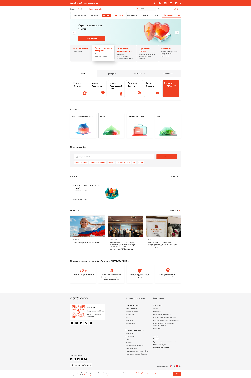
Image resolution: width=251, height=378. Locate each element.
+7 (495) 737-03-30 (79, 298)
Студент (140, 162)
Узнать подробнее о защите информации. (96, 375)
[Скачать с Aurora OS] (91, 323)
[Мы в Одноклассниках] (75, 359)
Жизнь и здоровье (132, 311)
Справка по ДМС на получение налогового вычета (163, 324)
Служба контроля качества (135, 298)
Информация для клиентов (162, 314)
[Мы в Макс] (85, 359)
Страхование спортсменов (97, 162)
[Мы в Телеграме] (78, 359)
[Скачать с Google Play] (160, 3)
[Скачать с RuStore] (171, 3)
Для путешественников (123, 162)
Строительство (130, 336)
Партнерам (145, 15)
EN (174, 366)
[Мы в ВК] (71, 359)
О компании (157, 305)
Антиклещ (111, 162)
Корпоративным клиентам (128, 15)
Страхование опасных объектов (136, 354)
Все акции (174, 176)
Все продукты (130, 323)
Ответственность (131, 348)
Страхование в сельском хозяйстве (137, 351)
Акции (155, 336)
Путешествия (130, 314)
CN (180, 366)
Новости (156, 339)
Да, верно (106, 15)
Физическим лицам (132, 305)
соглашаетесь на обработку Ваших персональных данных (142, 373)
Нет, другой (118, 15)
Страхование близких (81, 162)
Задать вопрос (158, 298)
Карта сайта (157, 328)
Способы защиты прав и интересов (164, 317)
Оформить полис (91, 39)
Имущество (129, 320)
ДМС (134, 162)
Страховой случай (173, 15)
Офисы (72, 9)
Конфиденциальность (161, 348)
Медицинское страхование (135, 345)
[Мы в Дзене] (82, 359)
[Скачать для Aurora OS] (176, 3)
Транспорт (129, 342)
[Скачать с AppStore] (155, 3)
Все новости (174, 210)
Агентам (156, 15)
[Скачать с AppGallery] (165, 3)
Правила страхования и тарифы (164, 342)
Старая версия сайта (95, 9)
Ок (177, 374)
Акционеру (157, 311)
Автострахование (131, 308)
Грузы (127, 339)
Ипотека (128, 317)
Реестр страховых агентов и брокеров (166, 320)
